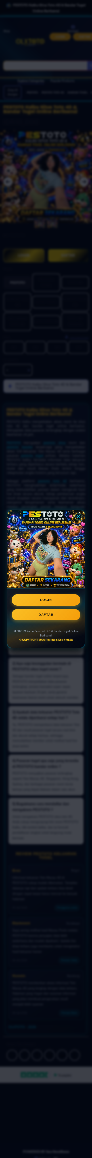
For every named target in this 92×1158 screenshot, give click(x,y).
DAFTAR (46, 614)
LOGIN (46, 600)
